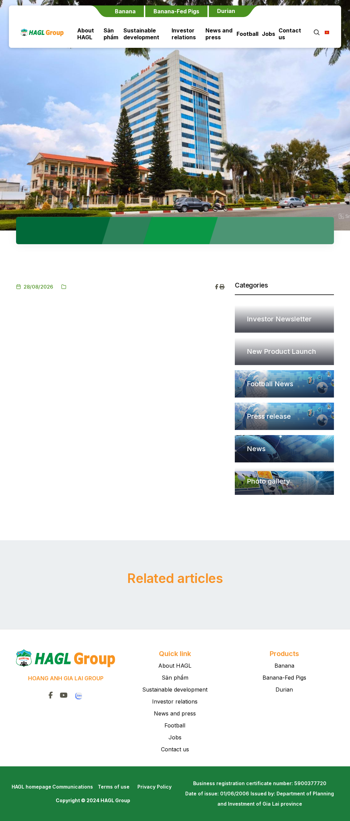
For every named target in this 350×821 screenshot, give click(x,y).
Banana (284, 665)
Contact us (290, 34)
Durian (284, 689)
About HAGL (85, 34)
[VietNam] (324, 32)
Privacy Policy (154, 787)
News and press (218, 34)
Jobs (268, 33)
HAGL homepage (31, 787)
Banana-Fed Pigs (284, 677)
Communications (72, 787)
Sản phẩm (111, 34)
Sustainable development (141, 34)
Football (247, 33)
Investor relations (184, 34)
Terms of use (114, 787)
